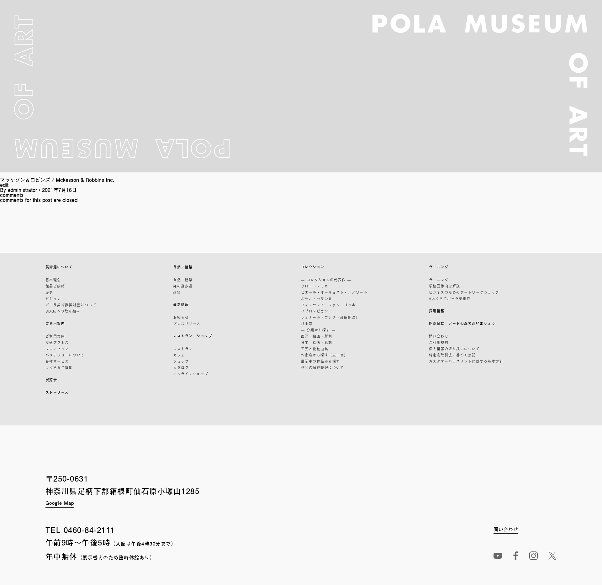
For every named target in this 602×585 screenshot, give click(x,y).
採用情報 (437, 311)
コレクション (313, 267)
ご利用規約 (439, 342)
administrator (22, 190)
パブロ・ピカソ (315, 311)
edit (4, 185)
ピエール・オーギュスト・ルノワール (334, 292)
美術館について (59, 267)
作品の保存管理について (322, 367)
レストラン (183, 348)
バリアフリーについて (65, 354)
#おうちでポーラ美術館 (450, 298)
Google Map (59, 502)
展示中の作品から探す (320, 361)
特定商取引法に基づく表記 (452, 354)
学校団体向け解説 (444, 285)
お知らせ (181, 317)
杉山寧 (307, 323)
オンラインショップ (191, 373)
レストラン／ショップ (192, 336)
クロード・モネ (315, 285)
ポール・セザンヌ (316, 298)
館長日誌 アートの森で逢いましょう (462, 323)
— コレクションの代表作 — (326, 279)
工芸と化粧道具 (315, 348)
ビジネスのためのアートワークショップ (464, 292)
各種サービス (57, 361)
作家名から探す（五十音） (324, 354)
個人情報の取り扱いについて (454, 348)
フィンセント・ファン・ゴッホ (328, 304)
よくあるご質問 (59, 367)
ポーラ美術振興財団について (71, 304)
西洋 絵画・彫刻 (316, 336)
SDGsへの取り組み (62, 311)
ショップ (181, 361)
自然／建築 (183, 267)
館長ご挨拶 (55, 285)
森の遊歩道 (183, 285)
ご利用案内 (55, 323)
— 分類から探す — (318, 329)
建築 (177, 292)
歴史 (49, 292)
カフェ (179, 354)
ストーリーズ (57, 392)
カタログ (181, 367)
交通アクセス (57, 342)
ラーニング (439, 267)
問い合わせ (439, 336)
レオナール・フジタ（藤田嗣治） (330, 317)
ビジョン (53, 298)
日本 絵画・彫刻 (316, 342)
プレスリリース (187, 323)
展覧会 (51, 379)
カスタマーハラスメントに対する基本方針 (466, 361)
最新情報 (181, 304)
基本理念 (53, 279)
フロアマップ (57, 348)
